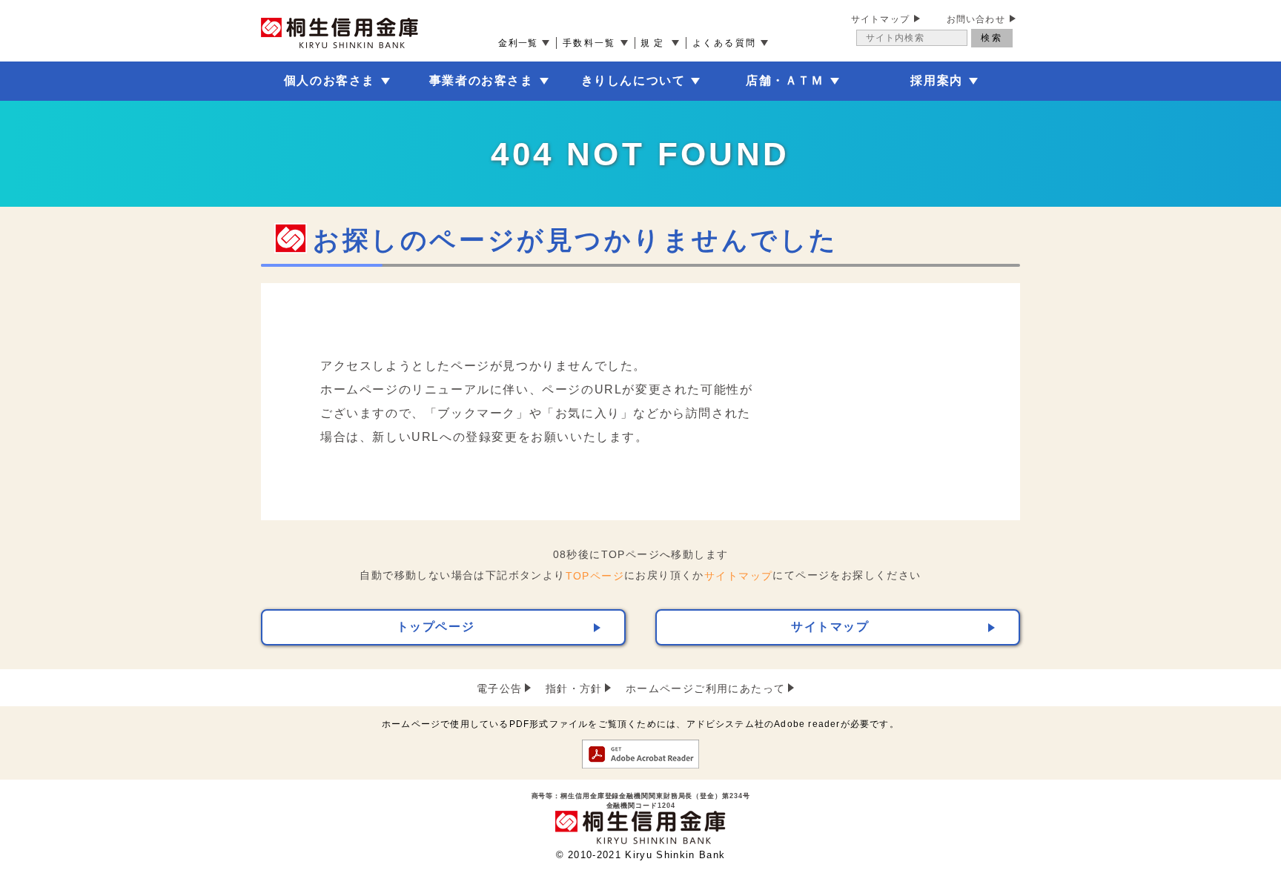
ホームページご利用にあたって (706, 688)
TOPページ (595, 576)
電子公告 (500, 688)
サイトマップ (880, 19)
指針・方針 (574, 688)
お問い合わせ (976, 19)
